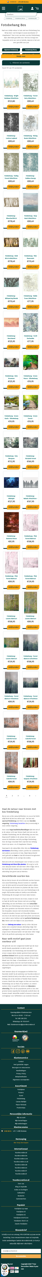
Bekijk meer (21, 56)
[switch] (5, 1274)
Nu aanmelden (21, 1256)
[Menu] (3, 8)
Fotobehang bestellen (17, 823)
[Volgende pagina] (35, 795)
